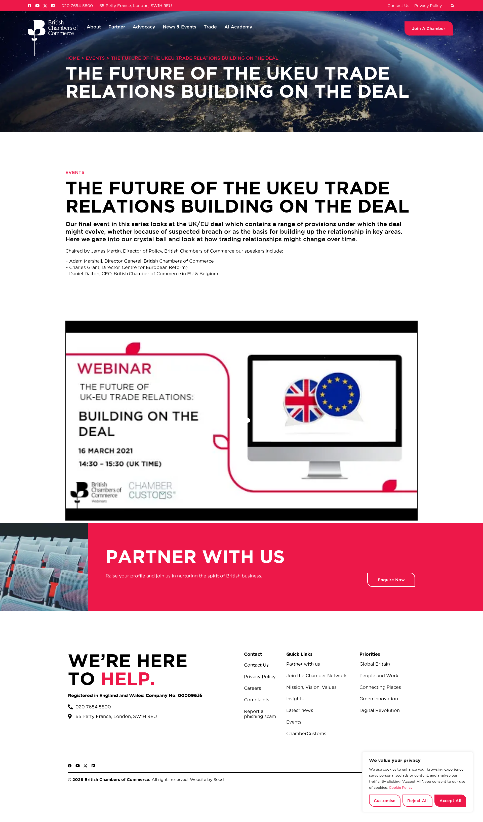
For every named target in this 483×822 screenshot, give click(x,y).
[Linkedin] (53, 6)
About (94, 26)
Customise (384, 800)
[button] (452, 6)
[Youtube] (37, 6)
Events (95, 58)
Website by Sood (206, 779)
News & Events (179, 26)
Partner (116, 26)
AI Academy (238, 26)
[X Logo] (45, 6)
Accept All (450, 800)
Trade (210, 26)
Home (72, 58)
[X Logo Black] (85, 766)
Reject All (417, 800)
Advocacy (144, 26)
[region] (417, 782)
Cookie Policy (401, 787)
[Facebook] (29, 6)
